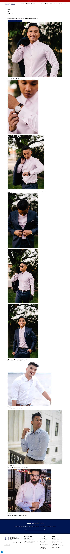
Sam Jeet (17, 78)
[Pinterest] (18, 542)
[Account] (60, 4)
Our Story (46, 3)
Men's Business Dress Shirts (29, 539)
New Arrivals (26, 538)
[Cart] (65, 4)
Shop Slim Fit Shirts (24, 3)
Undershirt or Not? (55, 544)
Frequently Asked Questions (57, 539)
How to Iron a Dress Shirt (44, 544)
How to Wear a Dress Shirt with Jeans (59, 545)
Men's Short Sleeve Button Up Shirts (30, 541)
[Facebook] (15, 542)
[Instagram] (13, 542)
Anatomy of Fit (43, 545)
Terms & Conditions (43, 548)
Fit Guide (33, 3)
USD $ (6, 544)
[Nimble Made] (9, 3)
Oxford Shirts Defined (56, 547)
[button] (62, 3)
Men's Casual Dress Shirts (28, 542)
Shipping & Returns (55, 541)
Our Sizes (39, 3)
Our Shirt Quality (43, 541)
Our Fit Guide (42, 538)
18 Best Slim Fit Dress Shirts (57, 542)
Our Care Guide (43, 542)
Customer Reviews (53, 3)
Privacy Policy (42, 547)
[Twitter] (17, 542)
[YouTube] (20, 542)
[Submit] (44, 529)
